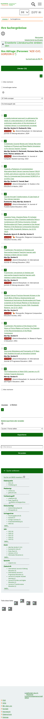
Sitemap (5, 717)
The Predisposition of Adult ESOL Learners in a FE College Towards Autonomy (21, 373)
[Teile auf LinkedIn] (35, 603)
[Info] (3, 92)
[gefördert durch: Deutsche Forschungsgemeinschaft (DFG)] (33, 695)
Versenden (22, 453)
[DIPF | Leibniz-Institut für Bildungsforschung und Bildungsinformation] (36, 12)
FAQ (4, 700)
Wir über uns (7, 706)
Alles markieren (8, 82)
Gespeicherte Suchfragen (34, 40)
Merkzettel (39, 37)
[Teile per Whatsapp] (28, 603)
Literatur (5, 19)
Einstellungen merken (10, 87)
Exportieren (22, 435)
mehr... (6, 526)
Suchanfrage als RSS (33, 59)
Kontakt (5, 709)
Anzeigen (4, 405)
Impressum (6, 712)
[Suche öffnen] (33, 4)
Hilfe (4, 703)
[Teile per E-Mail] (4, 609)
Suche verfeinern (12, 471)
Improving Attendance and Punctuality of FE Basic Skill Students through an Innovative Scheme (21, 352)
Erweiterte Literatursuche (24, 44)
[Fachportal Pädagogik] (8, 4)
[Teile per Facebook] (16, 603)
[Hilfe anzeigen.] (3, 34)
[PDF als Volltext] (8, 131)
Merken (14, 405)
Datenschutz (7, 714)
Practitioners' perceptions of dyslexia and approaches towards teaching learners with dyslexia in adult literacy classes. (19, 275)
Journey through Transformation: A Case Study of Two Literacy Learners (21, 198)
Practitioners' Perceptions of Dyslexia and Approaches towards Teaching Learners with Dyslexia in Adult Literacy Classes (20, 252)
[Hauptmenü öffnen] (40, 4)
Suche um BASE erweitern (13, 477)
